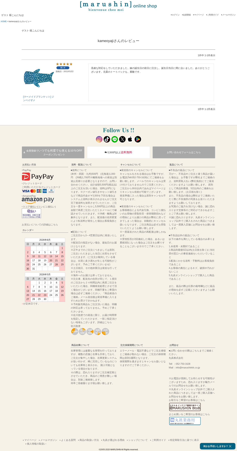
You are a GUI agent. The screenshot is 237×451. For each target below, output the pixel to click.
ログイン (176, 15)
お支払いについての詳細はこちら (40, 224)
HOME (4, 21)
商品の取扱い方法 (89, 440)
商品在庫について (80, 345)
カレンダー (28, 230)
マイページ (199, 15)
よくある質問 (68, 440)
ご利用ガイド (213, 15)
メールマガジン (229, 15)
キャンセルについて (130, 164)
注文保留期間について (131, 345)
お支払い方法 (29, 164)
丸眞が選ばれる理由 (113, 440)
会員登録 (187, 15)
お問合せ (173, 345)
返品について (176, 164)
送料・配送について (81, 164)
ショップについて (138, 440)
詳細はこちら (104, 322)
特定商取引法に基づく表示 (184, 440)
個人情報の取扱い (36, 443)
